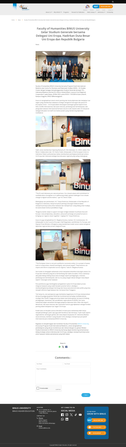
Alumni (97, 10)
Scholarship (110, 12)
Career (103, 10)
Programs (66, 12)
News (19, 20)
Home (13, 20)
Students (85, 10)
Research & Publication (78, 12)
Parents (91, 10)
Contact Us (110, 10)
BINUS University (83, 324)
